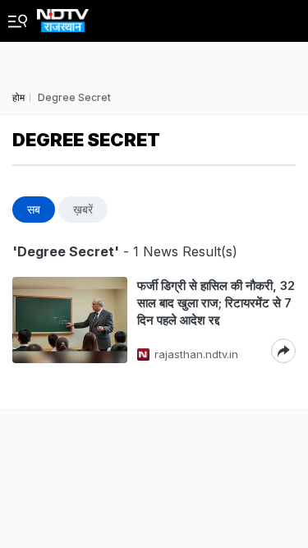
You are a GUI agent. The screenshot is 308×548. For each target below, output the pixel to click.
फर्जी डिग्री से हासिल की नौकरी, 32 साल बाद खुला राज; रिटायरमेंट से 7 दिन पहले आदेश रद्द (216, 303)
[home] (63, 16)
